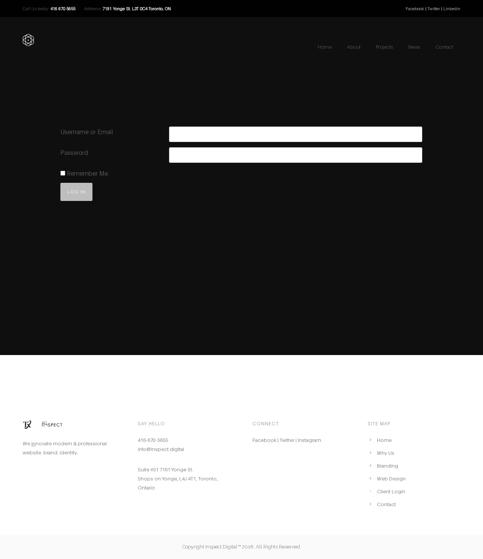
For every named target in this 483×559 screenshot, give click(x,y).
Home (325, 46)
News (414, 46)
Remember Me (86, 173)
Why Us (385, 452)
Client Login (391, 491)
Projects (384, 46)
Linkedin (451, 8)
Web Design (391, 478)
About (354, 46)
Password (74, 152)
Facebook (415, 8)
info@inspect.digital (161, 448)
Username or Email (86, 131)
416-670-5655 (153, 439)
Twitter (434, 8)
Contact (444, 46)
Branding (387, 465)
